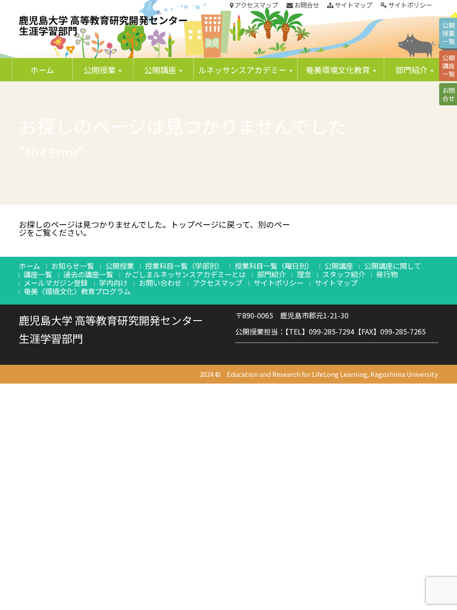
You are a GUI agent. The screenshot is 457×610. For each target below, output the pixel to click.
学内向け (113, 282)
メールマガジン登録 (56, 282)
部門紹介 (412, 69)
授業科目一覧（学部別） (184, 265)
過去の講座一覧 (88, 274)
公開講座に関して (392, 265)
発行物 (387, 274)
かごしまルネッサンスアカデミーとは (185, 274)
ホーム (42, 69)
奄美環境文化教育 (339, 69)
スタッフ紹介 (343, 274)
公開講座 (161, 69)
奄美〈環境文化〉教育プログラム (77, 291)
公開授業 (100, 69)
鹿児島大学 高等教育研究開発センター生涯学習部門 (103, 25)
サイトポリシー (409, 5)
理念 (304, 274)
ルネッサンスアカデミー (243, 69)
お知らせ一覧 (72, 265)
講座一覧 (38, 274)
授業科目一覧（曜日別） (274, 265)
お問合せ (306, 5)
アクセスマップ (255, 5)
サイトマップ (352, 5)
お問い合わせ (160, 282)
